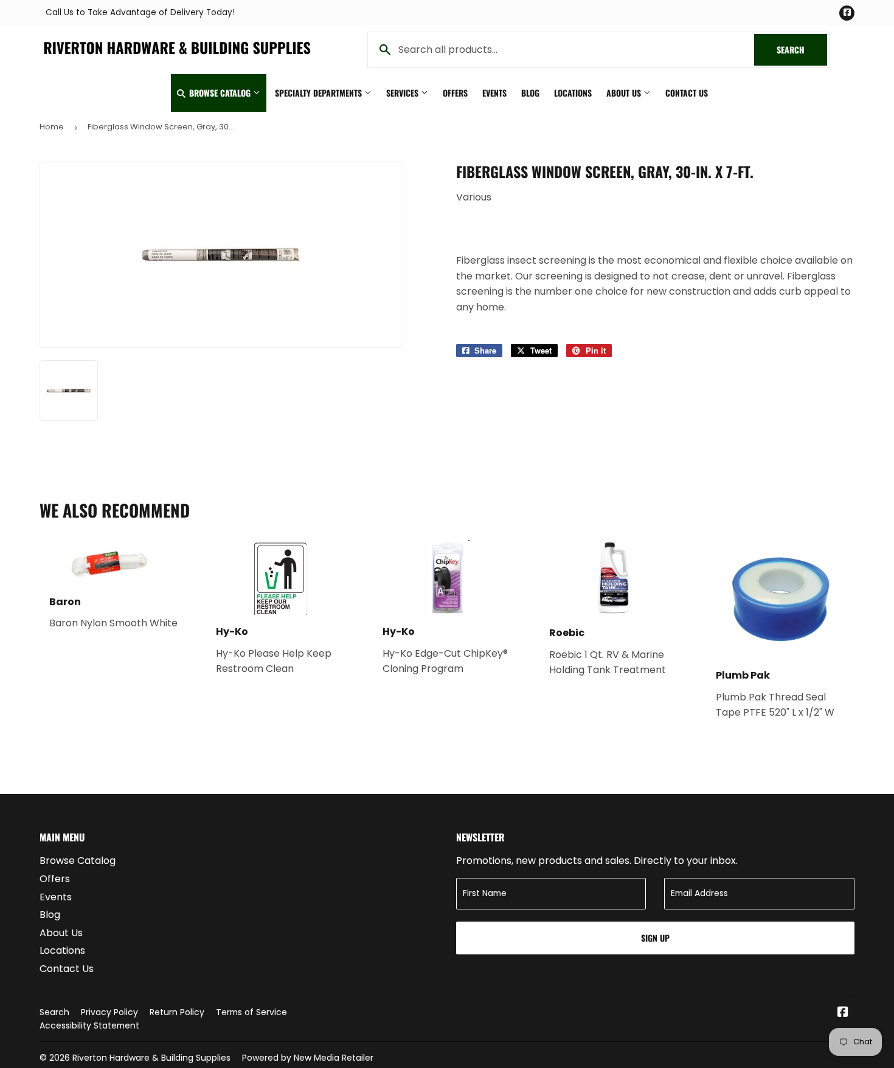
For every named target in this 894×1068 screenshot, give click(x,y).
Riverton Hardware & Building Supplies (151, 1058)
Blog (530, 92)
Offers (455, 92)
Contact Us (686, 92)
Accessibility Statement (89, 1025)
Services (403, 92)
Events (494, 92)
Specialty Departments (319, 92)
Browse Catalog (220, 92)
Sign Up (655, 937)
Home (52, 126)
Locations (573, 92)
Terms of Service (251, 1012)
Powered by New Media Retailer (307, 1058)
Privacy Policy (109, 1012)
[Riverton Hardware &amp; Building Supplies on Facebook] (842, 1013)
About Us (624, 92)
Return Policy (177, 1012)
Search (802, 49)
